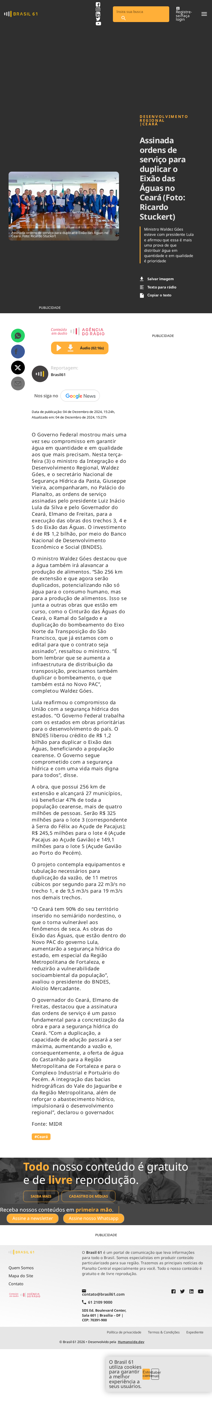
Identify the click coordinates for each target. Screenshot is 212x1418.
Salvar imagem (160, 278)
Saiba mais (41, 1196)
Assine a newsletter (32, 1218)
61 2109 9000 (100, 1302)
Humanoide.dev (131, 1341)
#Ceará (41, 1136)
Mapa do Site (21, 1275)
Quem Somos (21, 1267)
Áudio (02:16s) (92, 347)
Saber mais (155, 1374)
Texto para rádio (161, 287)
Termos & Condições (164, 1332)
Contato (16, 1283)
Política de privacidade (124, 1332)
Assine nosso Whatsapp (93, 1218)
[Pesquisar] (123, 18)
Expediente (194, 1332)
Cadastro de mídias (88, 1196)
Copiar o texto (159, 295)
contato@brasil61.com (103, 1294)
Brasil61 (58, 374)
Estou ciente (146, 1374)
